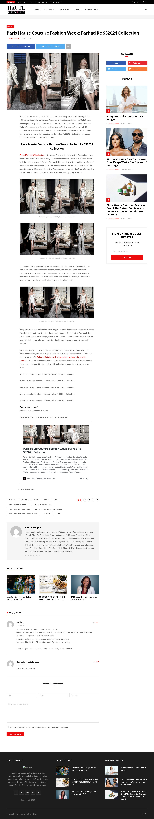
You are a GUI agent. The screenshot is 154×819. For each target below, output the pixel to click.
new (55, 500)
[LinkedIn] (9, 141)
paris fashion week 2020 (19, 509)
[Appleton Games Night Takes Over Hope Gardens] (21, 584)
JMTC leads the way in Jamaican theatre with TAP (84, 598)
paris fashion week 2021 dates (48, 509)
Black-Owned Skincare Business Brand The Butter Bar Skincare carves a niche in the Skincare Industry (125, 209)
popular (46, 514)
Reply (97, 622)
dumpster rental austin (28, 662)
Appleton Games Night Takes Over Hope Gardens (19, 598)
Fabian (19, 622)
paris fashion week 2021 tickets (23, 514)
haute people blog (30, 500)
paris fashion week (17, 504)
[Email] (9, 148)
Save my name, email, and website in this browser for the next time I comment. (39, 727)
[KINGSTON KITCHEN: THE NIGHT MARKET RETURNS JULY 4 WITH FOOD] (53, 584)
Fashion (10, 27)
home (46, 500)
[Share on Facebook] (9, 123)
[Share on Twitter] (9, 129)
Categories (49, 10)
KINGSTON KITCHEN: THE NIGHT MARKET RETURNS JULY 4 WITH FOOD (39, 2)
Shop (76, 10)
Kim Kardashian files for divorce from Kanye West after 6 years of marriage (126, 162)
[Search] (146, 9)
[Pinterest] (9, 135)
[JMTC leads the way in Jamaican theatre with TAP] (85, 584)
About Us (64, 10)
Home (36, 10)
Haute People (14, 38)
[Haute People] (16, 9)
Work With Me (91, 10)
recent (58, 514)
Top (145, 814)
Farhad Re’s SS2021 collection (32, 155)
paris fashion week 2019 (42, 504)
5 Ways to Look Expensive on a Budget (124, 118)
